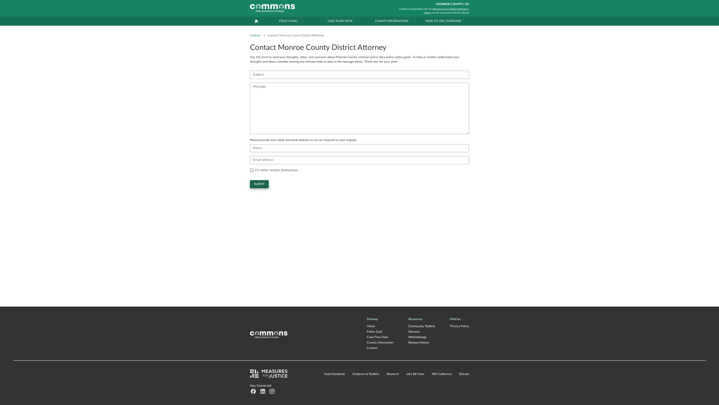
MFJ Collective (442, 374)
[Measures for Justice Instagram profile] (272, 391)
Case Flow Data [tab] (340, 21)
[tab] (256, 21)
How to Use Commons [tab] (443, 21)
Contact (255, 35)
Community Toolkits (421, 326)
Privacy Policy (459, 326)
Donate (464, 374)
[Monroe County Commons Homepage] (272, 8)
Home (371, 326)
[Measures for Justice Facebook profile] (253, 391)
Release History (418, 342)
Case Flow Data (377, 337)
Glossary (414, 331)
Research (393, 374)
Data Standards (334, 374)
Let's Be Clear (415, 374)
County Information (380, 342)
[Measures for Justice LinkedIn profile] (262, 391)
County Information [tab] (391, 21)
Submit (259, 184)
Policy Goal (374, 331)
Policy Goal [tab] (288, 21)
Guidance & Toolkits (366, 374)
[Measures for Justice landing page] (268, 334)
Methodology (417, 337)
